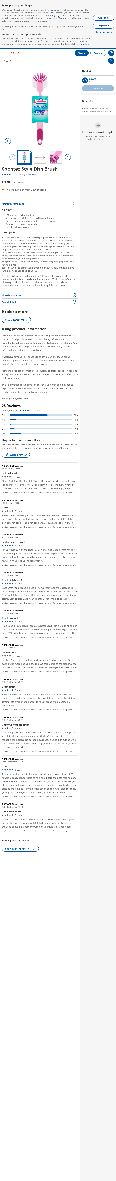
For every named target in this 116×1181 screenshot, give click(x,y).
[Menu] (5, 53)
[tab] (24, 157)
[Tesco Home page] (14, 53)
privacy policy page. (51, 15)
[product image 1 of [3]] (40, 109)
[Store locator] (111, 53)
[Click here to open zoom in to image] (8, 141)
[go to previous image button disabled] (12, 157)
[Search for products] (111, 61)
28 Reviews (30, 174)
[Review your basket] (85, 80)
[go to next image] (68, 157)
